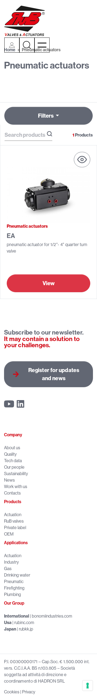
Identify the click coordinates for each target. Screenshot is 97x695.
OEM (8, 534)
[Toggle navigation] (42, 45)
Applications (16, 542)
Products (12, 501)
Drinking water (17, 575)
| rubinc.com (19, 622)
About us (12, 447)
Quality (10, 454)
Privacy (28, 691)
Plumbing (12, 594)
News (9, 480)
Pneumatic (13, 581)
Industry (11, 562)
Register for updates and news (53, 374)
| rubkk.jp (18, 629)
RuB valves (14, 521)
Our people (14, 467)
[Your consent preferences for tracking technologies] (87, 685)
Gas (8, 568)
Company (13, 434)
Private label (15, 527)
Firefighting (14, 588)
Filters (46, 115)
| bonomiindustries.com (38, 616)
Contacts (12, 493)
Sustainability (16, 473)
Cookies (11, 691)
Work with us (15, 486)
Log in (12, 45)
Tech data (13, 460)
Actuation (12, 514)
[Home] (24, 21)
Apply (49, 134)
